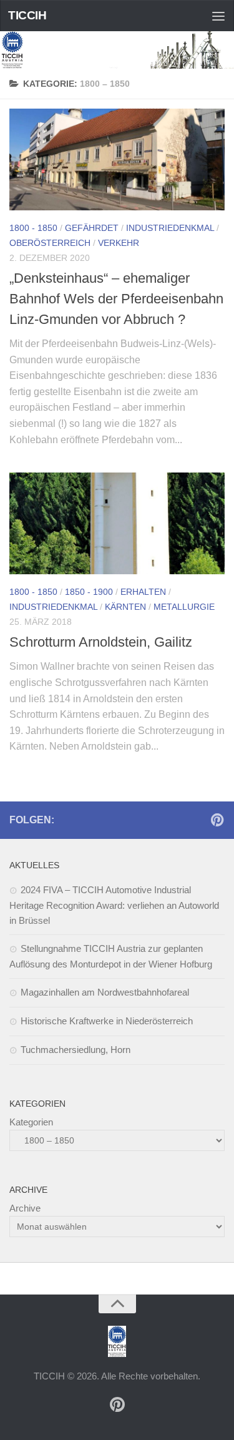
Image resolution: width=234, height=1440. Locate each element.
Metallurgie (184, 607)
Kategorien (31, 1122)
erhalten (143, 592)
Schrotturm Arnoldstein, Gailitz (100, 642)
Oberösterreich (49, 243)
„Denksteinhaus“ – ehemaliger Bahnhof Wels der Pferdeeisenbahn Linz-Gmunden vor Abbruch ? (116, 298)
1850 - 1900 (89, 592)
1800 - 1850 (33, 228)
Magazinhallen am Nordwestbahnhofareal (105, 992)
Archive (25, 1208)
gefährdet (92, 228)
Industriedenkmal (170, 228)
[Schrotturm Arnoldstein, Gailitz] (117, 523)
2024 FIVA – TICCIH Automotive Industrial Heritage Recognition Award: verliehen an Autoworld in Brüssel (114, 905)
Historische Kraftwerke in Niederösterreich (107, 1021)
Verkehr (118, 243)
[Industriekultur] (217, 819)
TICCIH (27, 15)
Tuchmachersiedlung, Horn (75, 1049)
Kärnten (125, 607)
